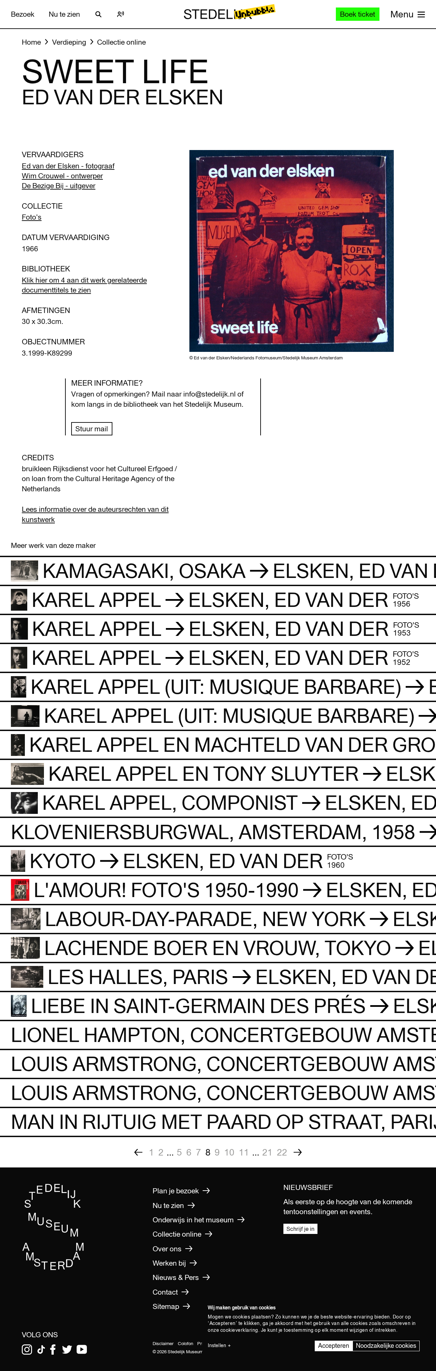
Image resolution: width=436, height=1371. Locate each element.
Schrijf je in (300, 1228)
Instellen (217, 1345)
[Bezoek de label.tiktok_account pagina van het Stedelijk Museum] (41, 1349)
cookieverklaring (239, 1330)
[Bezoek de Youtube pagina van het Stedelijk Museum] (82, 1349)
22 (282, 1152)
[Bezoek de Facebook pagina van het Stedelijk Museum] (53, 1349)
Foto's (32, 217)
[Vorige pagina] (138, 1152)
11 (244, 1152)
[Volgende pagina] (298, 1152)
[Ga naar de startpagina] (53, 1268)
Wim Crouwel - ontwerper (62, 176)
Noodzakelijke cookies (386, 1345)
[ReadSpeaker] (120, 14)
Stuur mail (91, 428)
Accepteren (333, 1345)
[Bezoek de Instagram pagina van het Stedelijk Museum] (27, 1349)
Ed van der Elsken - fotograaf (68, 166)
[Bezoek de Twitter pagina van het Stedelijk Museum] (67, 1349)
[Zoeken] (98, 14)
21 (267, 1152)
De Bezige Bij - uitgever (58, 185)
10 (229, 1152)
